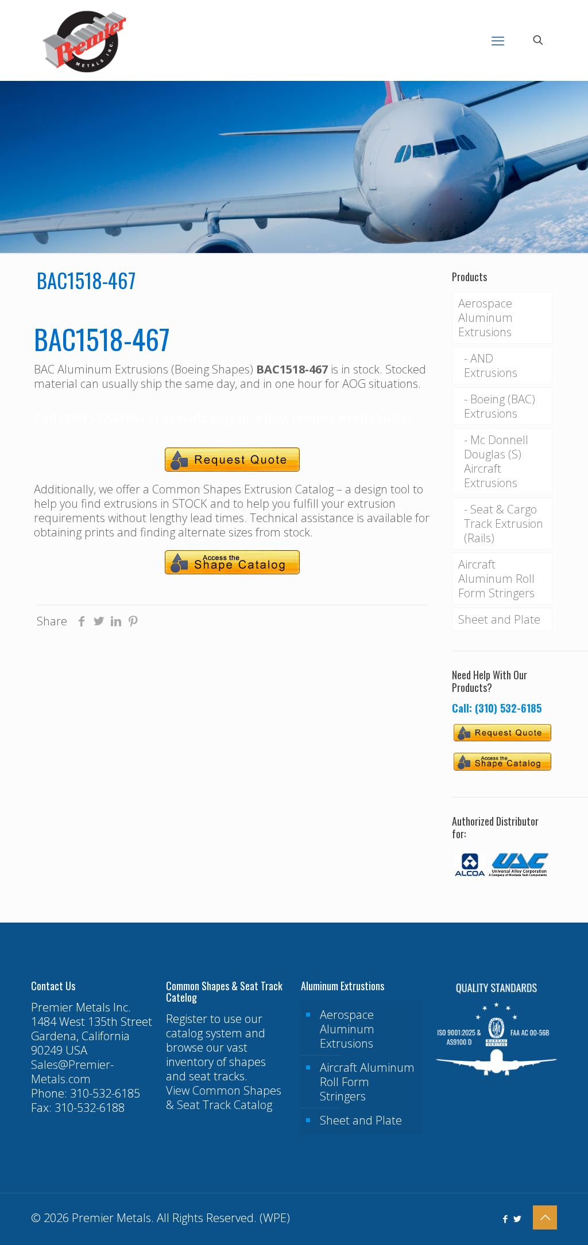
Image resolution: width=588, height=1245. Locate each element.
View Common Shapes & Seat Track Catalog (223, 1097)
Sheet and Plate (499, 619)
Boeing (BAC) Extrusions (499, 406)
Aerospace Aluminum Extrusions (485, 317)
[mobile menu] (498, 40)
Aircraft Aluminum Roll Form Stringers (496, 579)
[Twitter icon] (517, 1218)
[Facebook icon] (505, 1218)
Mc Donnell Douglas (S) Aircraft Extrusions (496, 461)
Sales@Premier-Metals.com (72, 1072)
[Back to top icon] (545, 1217)
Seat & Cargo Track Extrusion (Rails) (503, 523)
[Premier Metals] (84, 40)
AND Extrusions (490, 365)
